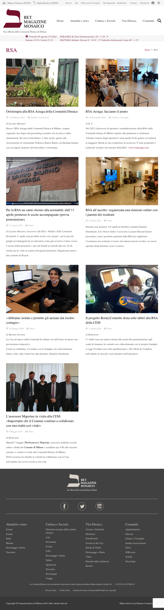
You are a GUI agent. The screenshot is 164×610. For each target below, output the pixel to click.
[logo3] (25, 21)
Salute (49, 560)
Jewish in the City (94, 543)
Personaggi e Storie (15, 547)
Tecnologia (51, 573)
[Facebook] (153, 3)
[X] (159, 3)
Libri (48, 550)
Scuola (128, 556)
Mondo (9, 543)
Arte (48, 537)
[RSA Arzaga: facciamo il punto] (122, 83)
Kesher (89, 565)
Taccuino (10, 552)
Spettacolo (51, 564)
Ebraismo (90, 533)
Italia (8, 538)
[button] (159, 21)
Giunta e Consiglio (120, 117)
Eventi (9, 529)
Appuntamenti (132, 529)
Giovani (129, 533)
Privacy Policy (50, 590)
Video (89, 556)
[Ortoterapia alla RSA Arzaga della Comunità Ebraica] (42, 83)
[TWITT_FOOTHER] (82, 506)
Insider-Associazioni (40, 117)
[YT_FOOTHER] (99, 506)
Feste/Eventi (92, 538)
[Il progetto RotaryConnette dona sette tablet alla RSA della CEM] (122, 289)
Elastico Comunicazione (147, 603)
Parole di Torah (93, 547)
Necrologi (130, 561)
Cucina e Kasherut (95, 529)
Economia (51, 541)
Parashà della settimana (97, 561)
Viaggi (49, 578)
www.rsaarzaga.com (139, 147)
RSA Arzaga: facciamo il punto (107, 111)
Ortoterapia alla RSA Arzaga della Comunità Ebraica (42, 111)
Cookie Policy (64, 590)
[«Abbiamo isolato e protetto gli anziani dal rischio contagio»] (42, 289)
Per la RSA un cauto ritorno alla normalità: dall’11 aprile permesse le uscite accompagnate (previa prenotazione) (40, 215)
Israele (9, 533)
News (31, 225)
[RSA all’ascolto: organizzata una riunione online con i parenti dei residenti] (122, 181)
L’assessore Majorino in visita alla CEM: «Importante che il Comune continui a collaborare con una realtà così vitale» (40, 421)
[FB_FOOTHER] (64, 506)
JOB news (130, 552)
